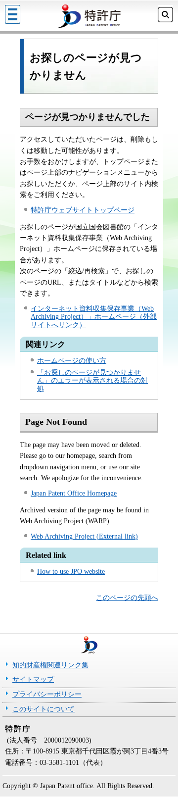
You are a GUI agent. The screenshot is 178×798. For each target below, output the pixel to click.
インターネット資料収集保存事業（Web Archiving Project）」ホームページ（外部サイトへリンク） (94, 317)
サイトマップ (33, 679)
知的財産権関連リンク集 (50, 665)
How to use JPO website (71, 571)
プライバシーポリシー (47, 694)
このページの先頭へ (127, 597)
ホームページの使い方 (71, 360)
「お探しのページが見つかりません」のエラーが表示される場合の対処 (92, 381)
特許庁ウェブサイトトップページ (82, 210)
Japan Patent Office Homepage (74, 493)
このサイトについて (43, 709)
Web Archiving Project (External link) (84, 536)
